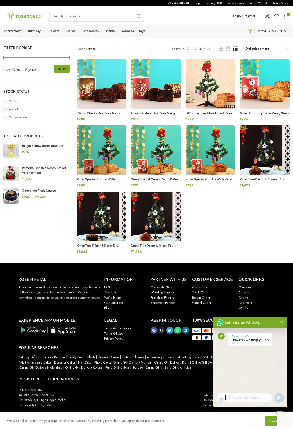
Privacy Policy (113, 338)
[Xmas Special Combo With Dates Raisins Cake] (156, 150)
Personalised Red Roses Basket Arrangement (44, 170)
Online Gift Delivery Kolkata (84, 367)
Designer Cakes (65, 362)
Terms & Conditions (117, 328)
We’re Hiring (113, 297)
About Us (110, 292)
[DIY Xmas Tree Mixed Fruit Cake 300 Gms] (210, 84)
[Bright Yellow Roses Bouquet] (11, 151)
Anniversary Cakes (39, 362)
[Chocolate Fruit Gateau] (11, 196)
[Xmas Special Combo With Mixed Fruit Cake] (210, 150)
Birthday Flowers (133, 357)
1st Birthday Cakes (188, 357)
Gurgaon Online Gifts (147, 367)
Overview (245, 287)
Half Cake (84, 362)
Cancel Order (201, 302)
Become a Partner (163, 302)
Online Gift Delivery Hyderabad (40, 367)
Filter (61, 69)
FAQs (108, 287)
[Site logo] (24, 15)
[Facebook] (154, 330)
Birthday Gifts (28, 357)
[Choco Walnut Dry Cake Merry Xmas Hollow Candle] (156, 84)
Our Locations (113, 302)
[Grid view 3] (228, 49)
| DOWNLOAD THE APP (271, 30)
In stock (14, 109)
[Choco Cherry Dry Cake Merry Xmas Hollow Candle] (101, 84)
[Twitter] (169, 330)
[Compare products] (267, 16)
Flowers (103, 357)
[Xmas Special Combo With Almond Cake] (101, 150)
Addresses (245, 302)
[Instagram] (161, 330)
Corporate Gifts (161, 287)
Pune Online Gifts (116, 367)
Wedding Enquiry (162, 292)
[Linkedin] (185, 330)
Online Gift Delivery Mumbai (132, 362)
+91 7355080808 (177, 3)
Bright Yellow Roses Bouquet (42, 146)
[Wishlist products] (276, 16)
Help (196, 3)
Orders (243, 297)
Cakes (115, 357)
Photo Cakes (102, 362)
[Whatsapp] (177, 330)
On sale (14, 101)
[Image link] (33, 329)
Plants (91, 357)
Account (244, 292)
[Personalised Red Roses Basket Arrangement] (11, 173)
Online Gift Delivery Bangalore (212, 362)
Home (81, 48)
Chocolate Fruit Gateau (39, 191)
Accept (275, 420)
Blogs (108, 308)
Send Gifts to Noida (177, 367)
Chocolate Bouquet (52, 357)
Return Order (201, 297)
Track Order (281, 3)
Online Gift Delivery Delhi (171, 362)
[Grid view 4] (235, 49)
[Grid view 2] (221, 49)
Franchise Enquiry (162, 297)
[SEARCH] (139, 16)
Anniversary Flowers (160, 357)
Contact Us (199, 287)
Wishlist (244, 308)
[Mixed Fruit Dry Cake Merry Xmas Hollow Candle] (265, 84)
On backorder (18, 117)
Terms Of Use (113, 333)
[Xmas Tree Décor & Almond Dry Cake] (265, 150)
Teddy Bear (76, 357)
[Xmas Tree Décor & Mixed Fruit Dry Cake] (156, 216)
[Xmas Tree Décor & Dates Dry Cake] (101, 216)
